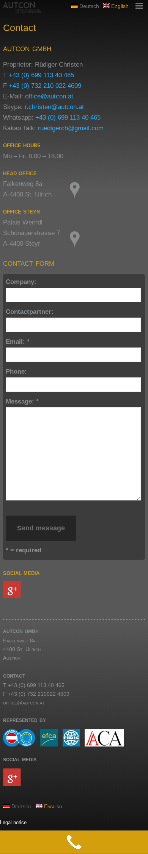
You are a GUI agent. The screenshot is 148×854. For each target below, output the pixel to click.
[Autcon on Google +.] (74, 589)
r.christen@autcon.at (54, 107)
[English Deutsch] (74, 797)
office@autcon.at (49, 96)
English (119, 6)
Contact (19, 27)
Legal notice (13, 822)
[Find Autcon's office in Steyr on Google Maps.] (107, 239)
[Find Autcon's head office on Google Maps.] (107, 190)
